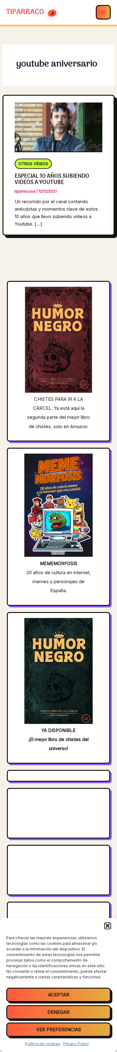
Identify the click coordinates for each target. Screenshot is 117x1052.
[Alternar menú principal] (103, 12)
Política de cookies (42, 1043)
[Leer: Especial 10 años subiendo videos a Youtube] (58, 123)
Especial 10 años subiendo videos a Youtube (52, 179)
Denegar (58, 1012)
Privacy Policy (76, 1043)
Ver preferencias (58, 1029)
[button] (108, 926)
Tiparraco (26, 12)
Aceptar (58, 995)
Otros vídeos (33, 163)
